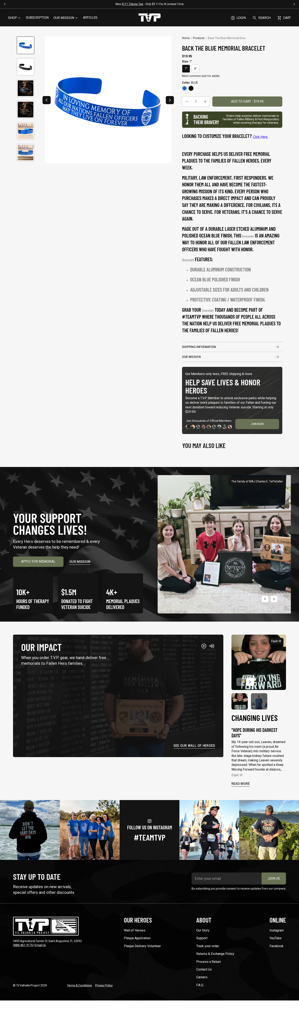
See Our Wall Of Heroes (194, 746)
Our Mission (191, 356)
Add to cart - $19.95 (247, 101)
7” (186, 68)
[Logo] (149, 17)
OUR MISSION (63, 18)
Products (199, 38)
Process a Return (208, 962)
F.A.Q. (200, 985)
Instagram (277, 930)
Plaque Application (137, 938)
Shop (12, 18)
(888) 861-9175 (23, 945)
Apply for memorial (38, 561)
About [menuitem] (203, 920)
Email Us (40, 945)
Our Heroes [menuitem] (138, 920)
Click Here (260, 137)
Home (186, 38)
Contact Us (204, 969)
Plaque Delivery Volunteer (142, 946)
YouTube (276, 938)
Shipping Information (199, 346)
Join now (257, 424)
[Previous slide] (47, 100)
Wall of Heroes (134, 930)
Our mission (80, 562)
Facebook (277, 946)
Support (201, 938)
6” (195, 68)
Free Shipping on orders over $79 (260, 4)
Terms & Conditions (79, 985)
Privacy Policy (104, 985)
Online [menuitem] (278, 920)
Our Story (203, 930)
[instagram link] (30, 830)
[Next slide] (170, 100)
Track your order (207, 946)
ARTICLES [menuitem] (90, 18)
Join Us (274, 878)
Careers (201, 977)
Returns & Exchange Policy (215, 954)
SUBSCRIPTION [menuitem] (37, 18)
